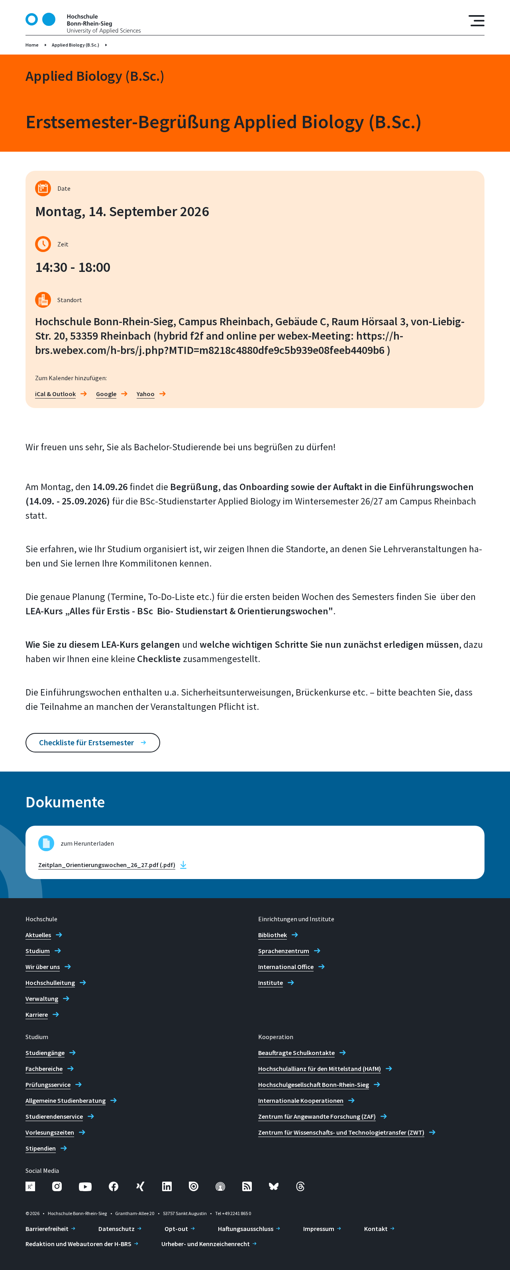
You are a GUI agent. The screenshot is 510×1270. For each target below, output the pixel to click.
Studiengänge (45, 1053)
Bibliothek (272, 935)
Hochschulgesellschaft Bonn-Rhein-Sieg (313, 1084)
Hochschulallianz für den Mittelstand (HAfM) (319, 1069)
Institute (270, 983)
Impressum (318, 1229)
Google (106, 394)
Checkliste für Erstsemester (86, 742)
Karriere (37, 1014)
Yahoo (146, 394)
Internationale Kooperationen (300, 1100)
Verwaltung (42, 998)
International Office (286, 967)
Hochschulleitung (50, 983)
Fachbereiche (44, 1069)
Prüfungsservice (48, 1084)
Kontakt (376, 1229)
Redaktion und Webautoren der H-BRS (78, 1244)
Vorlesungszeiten (50, 1132)
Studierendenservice (54, 1116)
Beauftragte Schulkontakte (296, 1053)
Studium (38, 951)
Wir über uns (43, 967)
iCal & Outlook (55, 394)
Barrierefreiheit (47, 1229)
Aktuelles (38, 935)
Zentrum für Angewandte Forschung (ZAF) (317, 1116)
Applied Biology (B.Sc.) (75, 45)
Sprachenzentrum (283, 951)
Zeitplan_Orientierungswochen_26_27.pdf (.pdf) (106, 865)
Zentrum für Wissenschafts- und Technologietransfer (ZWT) (341, 1132)
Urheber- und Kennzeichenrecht (205, 1244)
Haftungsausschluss (245, 1229)
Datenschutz (116, 1229)
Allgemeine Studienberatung (66, 1100)
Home (32, 45)
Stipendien (41, 1148)
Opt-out (176, 1229)
